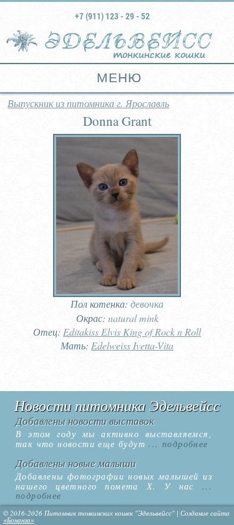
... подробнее (176, 444)
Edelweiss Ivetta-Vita (132, 345)
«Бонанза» (18, 519)
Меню (117, 77)
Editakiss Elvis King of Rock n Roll (132, 331)
